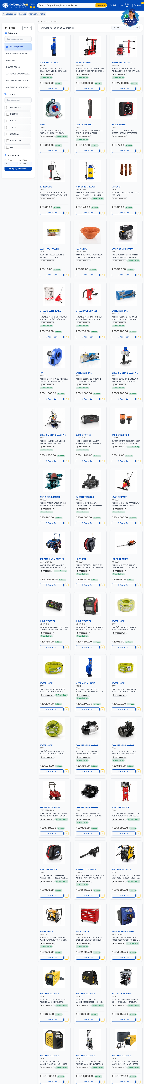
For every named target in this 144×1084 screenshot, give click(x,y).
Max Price (23, 160)
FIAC (12, 147)
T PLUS (13, 127)
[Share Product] (66, 88)
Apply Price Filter (19, 168)
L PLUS (13, 121)
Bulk (114, 5)
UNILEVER (14, 114)
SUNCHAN (14, 134)
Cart (140, 4)
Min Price (8, 160)
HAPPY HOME (16, 141)
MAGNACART (16, 107)
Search (101, 5)
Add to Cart (52, 89)
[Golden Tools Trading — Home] (19, 5)
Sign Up (127, 5)
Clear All (27, 28)
